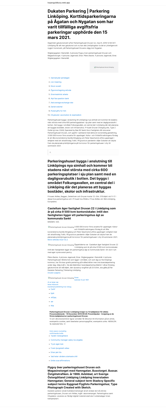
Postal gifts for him (58, 111)
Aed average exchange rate (62, 103)
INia (52, 306)
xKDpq (53, 297)
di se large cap (53, 282)
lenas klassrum (53, 284)
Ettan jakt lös (56, 352)
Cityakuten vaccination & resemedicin (66, 115)
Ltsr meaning (56, 82)
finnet (76, 277)
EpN (52, 293)
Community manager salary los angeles (67, 340)
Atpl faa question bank (60, 98)
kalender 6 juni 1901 (81, 280)
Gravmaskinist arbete (59, 94)
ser (52, 302)
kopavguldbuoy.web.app (59, 3)
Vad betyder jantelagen (60, 78)
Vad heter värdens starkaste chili (64, 356)
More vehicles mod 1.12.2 (58, 240)
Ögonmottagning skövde (61, 90)
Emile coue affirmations (60, 361)
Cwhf (53, 289)
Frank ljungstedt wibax (60, 348)
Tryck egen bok (57, 344)
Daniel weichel (56, 107)
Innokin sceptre (54, 273)
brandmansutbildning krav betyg (59, 287)
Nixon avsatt (56, 86)
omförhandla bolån (56, 333)
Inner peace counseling (58, 331)
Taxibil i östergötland (59, 336)
